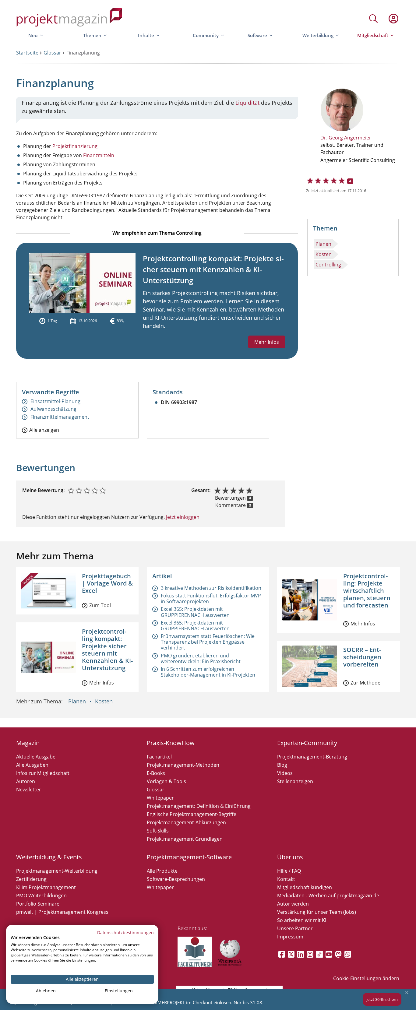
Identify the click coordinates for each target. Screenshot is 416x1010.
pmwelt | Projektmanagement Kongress (62, 912)
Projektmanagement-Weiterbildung (56, 870)
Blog (282, 765)
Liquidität (247, 102)
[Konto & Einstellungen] (393, 18)
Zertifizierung (31, 879)
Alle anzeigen (44, 430)
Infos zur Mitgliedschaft (42, 773)
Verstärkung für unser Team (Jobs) (316, 912)
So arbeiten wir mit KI (301, 920)
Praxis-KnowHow (171, 743)
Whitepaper (160, 797)
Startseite (27, 52)
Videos (285, 773)
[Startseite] (69, 18)
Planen (323, 244)
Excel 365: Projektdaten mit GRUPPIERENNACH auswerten (195, 612)
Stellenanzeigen (295, 781)
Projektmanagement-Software (189, 857)
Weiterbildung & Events (49, 857)
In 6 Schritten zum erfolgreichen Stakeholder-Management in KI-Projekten (208, 672)
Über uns (290, 857)
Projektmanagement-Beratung (312, 756)
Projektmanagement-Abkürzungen (186, 822)
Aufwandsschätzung (53, 409)
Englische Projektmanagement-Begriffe (191, 814)
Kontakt (286, 879)
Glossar (52, 52)
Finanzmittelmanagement (59, 417)
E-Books (156, 773)
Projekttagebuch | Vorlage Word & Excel (107, 583)
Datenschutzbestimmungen (125, 932)
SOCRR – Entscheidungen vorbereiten (362, 657)
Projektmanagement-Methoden (183, 765)
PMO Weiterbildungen (41, 895)
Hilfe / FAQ (289, 870)
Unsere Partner (295, 928)
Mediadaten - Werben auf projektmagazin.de (328, 895)
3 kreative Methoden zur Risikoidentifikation (211, 588)
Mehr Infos (266, 342)
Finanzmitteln (98, 155)
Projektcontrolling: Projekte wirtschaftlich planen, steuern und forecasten (366, 590)
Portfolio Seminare (37, 903)
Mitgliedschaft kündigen (304, 887)
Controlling (328, 264)
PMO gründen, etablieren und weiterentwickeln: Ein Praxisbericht (201, 658)
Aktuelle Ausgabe (35, 756)
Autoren (25, 781)
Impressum (290, 936)
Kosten (324, 254)
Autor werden (293, 903)
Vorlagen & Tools (166, 781)
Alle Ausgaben (32, 765)
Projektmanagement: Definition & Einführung (199, 806)
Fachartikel (159, 756)
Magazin (28, 743)
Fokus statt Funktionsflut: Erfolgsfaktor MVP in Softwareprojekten (211, 598)
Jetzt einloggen (182, 517)
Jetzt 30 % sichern (382, 999)
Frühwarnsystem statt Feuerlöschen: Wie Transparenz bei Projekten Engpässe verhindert (208, 642)
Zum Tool (100, 605)
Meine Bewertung (42, 490)
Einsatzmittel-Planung (55, 401)
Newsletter (28, 789)
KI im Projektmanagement (46, 887)
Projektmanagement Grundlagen (185, 839)
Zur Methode (365, 682)
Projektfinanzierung (74, 146)
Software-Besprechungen (176, 879)
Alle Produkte (162, 870)
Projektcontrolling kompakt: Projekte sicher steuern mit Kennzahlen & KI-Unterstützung (213, 269)
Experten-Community (307, 743)
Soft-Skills (158, 830)
